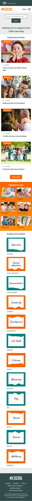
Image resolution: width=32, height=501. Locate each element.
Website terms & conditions (15, 485)
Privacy (23, 483)
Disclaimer (16, 483)
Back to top (26, 498)
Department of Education (16, 490)
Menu (24, 9)
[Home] (16, 3)
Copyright (7, 483)
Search (16, 21)
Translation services (15, 488)
